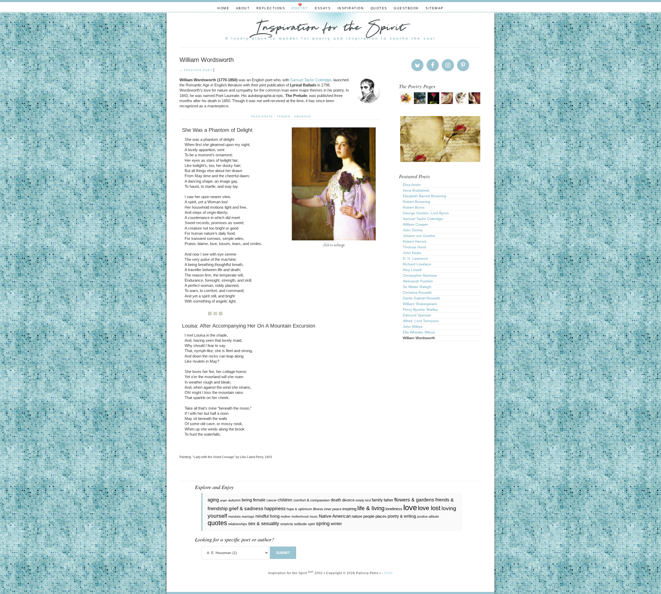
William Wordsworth (419, 338)
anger (223, 500)
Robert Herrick (415, 241)
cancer (271, 500)
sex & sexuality (263, 523)
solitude (300, 524)
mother (285, 516)
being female (253, 500)
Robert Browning (416, 202)
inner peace (332, 509)
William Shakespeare (420, 304)
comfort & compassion (311, 500)
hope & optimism (299, 509)
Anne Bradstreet (416, 190)
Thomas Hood (414, 247)
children (285, 500)
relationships (237, 524)
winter (336, 524)
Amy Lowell (412, 270)
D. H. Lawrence (415, 258)
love (410, 507)
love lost (429, 508)
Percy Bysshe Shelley (420, 309)
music (314, 516)
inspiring (349, 509)
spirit (311, 524)
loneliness (393, 509)
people (368, 516)
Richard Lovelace (417, 264)
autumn (234, 500)
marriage (248, 516)
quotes (217, 522)
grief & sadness (246, 508)
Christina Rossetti (417, 292)
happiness (275, 508)
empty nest (363, 500)
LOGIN (387, 573)
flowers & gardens (414, 499)
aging (213, 499)
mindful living (267, 516)
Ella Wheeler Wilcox (419, 332)
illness (318, 509)
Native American (335, 516)
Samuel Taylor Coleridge (310, 80)
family (377, 500)
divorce (348, 500)
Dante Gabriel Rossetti (421, 298)
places (381, 516)
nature (357, 516)
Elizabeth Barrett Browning (424, 196)
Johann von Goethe (419, 236)
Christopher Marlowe (420, 275)
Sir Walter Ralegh (417, 287)
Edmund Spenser (417, 315)
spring (323, 523)
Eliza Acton (412, 185)
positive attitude (428, 516)
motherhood (300, 516)
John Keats (412, 253)
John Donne (413, 230)
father (388, 500)
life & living (370, 508)
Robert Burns (413, 207)
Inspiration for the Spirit (330, 28)
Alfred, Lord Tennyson (421, 321)
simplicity (286, 524)
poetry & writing (402, 516)
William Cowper (415, 224)
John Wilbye (413, 326)
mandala (234, 516)
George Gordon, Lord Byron (426, 213)
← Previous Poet (195, 70)
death (336, 500)
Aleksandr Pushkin (418, 281)
